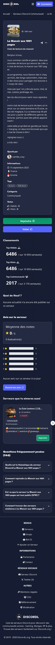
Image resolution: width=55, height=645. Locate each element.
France (14, 171)
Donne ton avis (13, 387)
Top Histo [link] (11, 262)
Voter (26, 229)
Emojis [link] (29, 534)
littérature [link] (22, 185)
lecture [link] (12, 185)
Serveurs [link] (29, 529)
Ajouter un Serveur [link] (29, 544)
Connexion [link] (46, 4)
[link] (11, 4)
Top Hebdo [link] (11, 247)
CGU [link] (29, 597)
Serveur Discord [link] (29, 574)
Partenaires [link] (28, 557)
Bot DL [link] (29, 539)
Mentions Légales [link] (28, 592)
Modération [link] (29, 607)
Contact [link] (29, 562)
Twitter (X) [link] (29, 579)
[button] (33, 4)
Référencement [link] (28, 602)
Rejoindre (25, 221)
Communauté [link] (14, 195)
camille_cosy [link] (18, 156)
